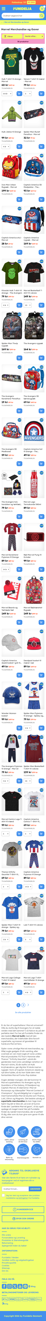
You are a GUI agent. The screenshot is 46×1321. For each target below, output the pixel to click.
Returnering (7, 1243)
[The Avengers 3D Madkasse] (12, 431)
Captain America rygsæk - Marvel (31, 238)
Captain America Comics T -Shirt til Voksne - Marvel (31, 820)
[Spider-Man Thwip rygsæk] (12, 325)
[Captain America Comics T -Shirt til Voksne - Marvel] (34, 801)
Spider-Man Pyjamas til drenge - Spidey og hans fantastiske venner (33, 714)
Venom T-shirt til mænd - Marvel (34, 80)
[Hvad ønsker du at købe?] (3, 9)
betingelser (23, 1198)
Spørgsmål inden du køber (14, 1245)
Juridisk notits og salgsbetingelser (18, 1260)
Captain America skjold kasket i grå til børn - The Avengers (11, 661)
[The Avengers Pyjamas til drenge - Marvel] (12, 748)
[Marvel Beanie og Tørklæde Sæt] (12, 590)
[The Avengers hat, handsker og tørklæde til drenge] (12, 484)
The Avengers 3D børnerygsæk (31, 397)
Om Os (5, 1271)
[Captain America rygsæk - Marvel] (34, 220)
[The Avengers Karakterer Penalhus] (12, 378)
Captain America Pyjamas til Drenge (32, 873)
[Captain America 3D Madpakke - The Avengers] (34, 167)
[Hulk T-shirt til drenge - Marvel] (12, 61)
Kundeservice (24, 1209)
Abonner (35, 1189)
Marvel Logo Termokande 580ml (32, 503)
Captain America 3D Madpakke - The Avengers (33, 186)
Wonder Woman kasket (9, 714)
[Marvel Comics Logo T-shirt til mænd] (12, 801)
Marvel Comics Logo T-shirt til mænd (12, 820)
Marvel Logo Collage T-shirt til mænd (11, 978)
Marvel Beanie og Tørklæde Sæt (10, 608)
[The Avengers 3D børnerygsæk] (34, 378)
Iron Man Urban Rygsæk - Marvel (9, 186)
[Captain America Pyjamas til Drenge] (34, 854)
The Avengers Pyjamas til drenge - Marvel (12, 767)
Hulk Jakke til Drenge (11, 132)
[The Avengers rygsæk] (34, 325)
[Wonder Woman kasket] (12, 695)
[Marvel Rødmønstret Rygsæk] (34, 590)
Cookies (5, 1265)
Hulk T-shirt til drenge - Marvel (12, 80)
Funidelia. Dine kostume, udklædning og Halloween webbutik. (22, 8)
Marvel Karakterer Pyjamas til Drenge (10, 556)
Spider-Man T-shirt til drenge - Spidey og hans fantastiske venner (11, 926)
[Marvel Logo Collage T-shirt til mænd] (12, 960)
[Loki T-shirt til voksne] (34, 907)
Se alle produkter (23, 1012)
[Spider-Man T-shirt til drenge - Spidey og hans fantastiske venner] (12, 907)
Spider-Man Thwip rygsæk (10, 344)
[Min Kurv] (42, 8)
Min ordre (6, 1235)
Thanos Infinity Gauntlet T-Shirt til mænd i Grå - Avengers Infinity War (12, 873)
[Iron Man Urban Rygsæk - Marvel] (12, 167)
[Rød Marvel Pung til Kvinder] (34, 537)
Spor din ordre (24, 1218)
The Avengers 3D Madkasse (9, 450)
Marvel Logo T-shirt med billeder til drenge (34, 978)
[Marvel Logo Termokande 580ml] (34, 484)
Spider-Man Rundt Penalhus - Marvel (32, 133)
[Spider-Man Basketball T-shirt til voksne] (34, 748)
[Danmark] (4, 1286)
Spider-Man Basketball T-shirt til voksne (34, 767)
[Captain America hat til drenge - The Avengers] (34, 431)
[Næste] (28, 1005)
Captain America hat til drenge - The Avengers (33, 450)
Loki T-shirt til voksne (33, 925)
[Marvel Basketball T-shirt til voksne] (34, 273)
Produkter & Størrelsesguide (15, 1240)
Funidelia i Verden (10, 1257)
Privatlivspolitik (9, 1263)
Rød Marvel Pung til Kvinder (32, 556)
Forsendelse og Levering (13, 1237)
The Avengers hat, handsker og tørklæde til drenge (11, 503)
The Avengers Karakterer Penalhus (11, 397)
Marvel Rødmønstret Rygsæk (33, 608)
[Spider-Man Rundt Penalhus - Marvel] (34, 114)
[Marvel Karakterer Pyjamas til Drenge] (12, 537)
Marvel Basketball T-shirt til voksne (33, 291)
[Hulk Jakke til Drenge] (12, 114)
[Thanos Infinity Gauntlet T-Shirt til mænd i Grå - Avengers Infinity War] (12, 854)
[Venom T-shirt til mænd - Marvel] (34, 61)
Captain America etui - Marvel (12, 238)
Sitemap (6, 1268)
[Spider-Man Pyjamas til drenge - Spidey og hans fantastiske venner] (34, 695)
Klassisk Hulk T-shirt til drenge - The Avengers (12, 291)
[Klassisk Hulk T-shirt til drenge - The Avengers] (12, 273)
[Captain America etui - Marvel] (12, 220)
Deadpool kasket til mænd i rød (32, 661)
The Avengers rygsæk (33, 343)
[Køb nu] (19, 93)
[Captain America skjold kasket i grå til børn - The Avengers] (12, 643)
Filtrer (10, 36)
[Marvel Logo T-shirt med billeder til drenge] (34, 960)
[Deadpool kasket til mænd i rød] (34, 643)
